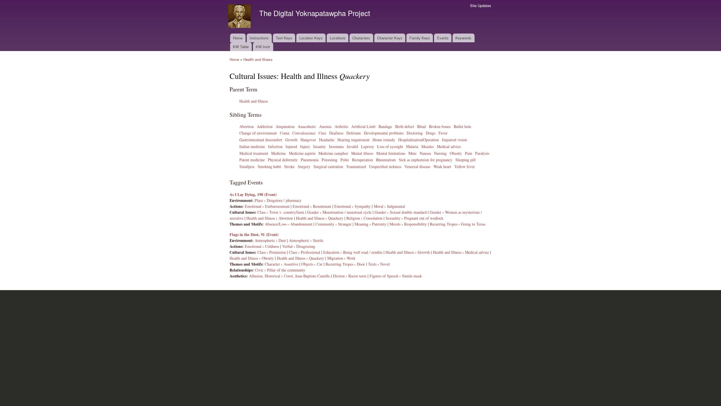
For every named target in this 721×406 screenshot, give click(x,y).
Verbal (287, 246)
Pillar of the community (286, 270)
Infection (275, 146)
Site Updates (480, 5)
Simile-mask (412, 276)
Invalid (352, 146)
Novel (385, 264)
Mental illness (362, 153)
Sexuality (393, 218)
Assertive (291, 264)
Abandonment (301, 224)
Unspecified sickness (385, 166)
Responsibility (415, 224)
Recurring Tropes (443, 224)
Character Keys (389, 38)
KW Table (241, 46)
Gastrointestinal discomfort (260, 139)
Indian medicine (252, 146)
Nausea (425, 153)
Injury (305, 146)
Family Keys (420, 38)
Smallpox (247, 166)
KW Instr (263, 46)
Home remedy (384, 139)
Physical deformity (283, 159)
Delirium (353, 133)
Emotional (253, 206)
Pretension (277, 252)
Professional (310, 252)
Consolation (373, 218)
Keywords (463, 38)
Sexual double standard (408, 212)
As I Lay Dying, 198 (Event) (253, 194)
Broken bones (440, 126)
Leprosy (367, 146)
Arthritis (341, 126)
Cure (322, 133)
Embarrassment (277, 206)
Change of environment (258, 133)
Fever (443, 133)
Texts (372, 264)
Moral (378, 206)
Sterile (318, 240)
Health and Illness (258, 59)
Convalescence (303, 133)
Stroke (289, 166)
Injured (291, 146)
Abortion (246, 126)
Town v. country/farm (286, 212)
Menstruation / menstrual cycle (346, 212)
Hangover (308, 139)
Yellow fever (464, 166)
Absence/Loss (275, 224)
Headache (326, 139)
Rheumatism (386, 159)
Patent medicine (252, 159)
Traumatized (356, 166)
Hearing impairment (353, 139)
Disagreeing (305, 246)
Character (272, 264)
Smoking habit (269, 166)
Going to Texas (473, 224)
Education (331, 252)
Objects (307, 264)
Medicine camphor (333, 153)
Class (261, 212)
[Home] (240, 17)
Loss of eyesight (390, 146)
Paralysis (482, 153)
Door (361, 264)
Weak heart (442, 166)
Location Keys (311, 38)
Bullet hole (462, 126)
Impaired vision (454, 139)
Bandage (385, 126)
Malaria (412, 146)
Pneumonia (310, 159)
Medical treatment (253, 153)
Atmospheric (265, 240)
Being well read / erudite (362, 252)
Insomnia (336, 146)
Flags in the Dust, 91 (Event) (254, 234)
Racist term (357, 276)
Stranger (344, 224)
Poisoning (329, 159)
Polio (345, 159)
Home (237, 38)
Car (319, 264)
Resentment (322, 206)
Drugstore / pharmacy (284, 200)
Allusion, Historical (264, 276)
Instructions (259, 38)
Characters (361, 38)
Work (351, 258)
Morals (395, 224)
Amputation (285, 126)
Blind (421, 126)
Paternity (379, 224)
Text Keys (284, 38)
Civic (259, 270)
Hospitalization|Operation (418, 139)
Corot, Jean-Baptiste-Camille (307, 276)
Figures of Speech (384, 276)
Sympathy (363, 206)
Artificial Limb (363, 126)
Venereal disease (417, 166)
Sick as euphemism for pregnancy (425, 159)
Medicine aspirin (302, 153)
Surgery (304, 166)
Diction (339, 276)
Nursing (440, 153)
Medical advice (449, 146)
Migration (335, 258)
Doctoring (415, 133)
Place (259, 200)
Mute (412, 153)
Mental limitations (390, 153)
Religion (353, 218)
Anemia (325, 126)
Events (443, 38)
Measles (427, 146)
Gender (313, 212)
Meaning (361, 224)
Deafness (336, 133)
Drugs (430, 133)
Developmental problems (384, 133)
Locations (338, 38)
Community (324, 224)
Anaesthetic (307, 126)
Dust (282, 240)
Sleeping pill (465, 159)
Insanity (319, 146)
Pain (468, 153)
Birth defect (404, 126)
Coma (284, 133)
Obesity (456, 153)
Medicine (278, 153)
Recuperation (362, 159)
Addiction (265, 126)
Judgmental (396, 206)
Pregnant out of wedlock (423, 218)
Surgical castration (328, 166)
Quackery (335, 218)
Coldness (272, 246)
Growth (291, 139)
